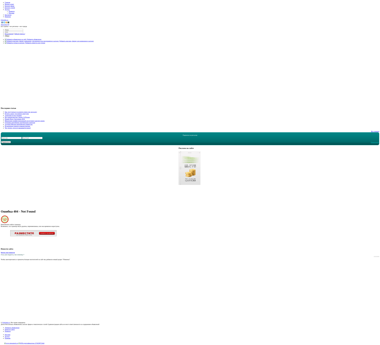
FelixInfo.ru (4, 20)
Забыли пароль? (19, 34)
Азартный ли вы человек (13, 115)
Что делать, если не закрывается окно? (18, 128)
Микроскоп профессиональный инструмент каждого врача (25, 121)
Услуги (7, 9)
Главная (7, 2)
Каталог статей (10, 8)
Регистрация (9, 34)
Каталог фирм (9, 6)
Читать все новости (8, 252)
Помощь (7, 338)
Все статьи (375, 131)
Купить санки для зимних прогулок (17, 114)
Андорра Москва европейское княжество (19, 124)
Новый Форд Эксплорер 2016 (15, 119)
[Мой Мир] (8, 22)
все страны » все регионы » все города (14, 26)
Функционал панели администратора (17, 126)
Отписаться (375, 142)
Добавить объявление (12, 328)
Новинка (8, 17)
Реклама (11, 13)
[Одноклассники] (6, 22)
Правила (12, 11)
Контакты (8, 15)
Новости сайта (10, 329)
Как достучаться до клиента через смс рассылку (21, 112)
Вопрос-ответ (9, 4)
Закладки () (5, 24)
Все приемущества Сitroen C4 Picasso (17, 117)
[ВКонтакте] (2, 22)
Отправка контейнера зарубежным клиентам (20, 122)
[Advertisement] (190, 75)
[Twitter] (4, 22)
